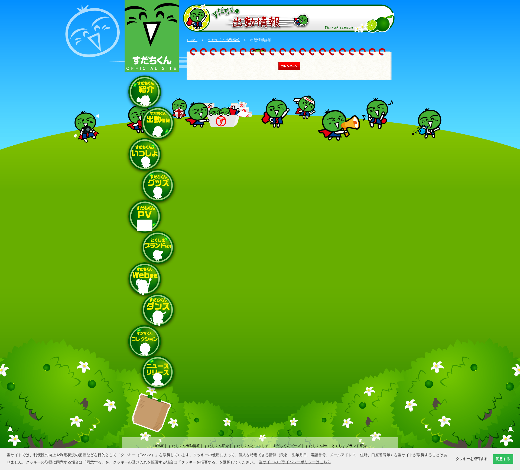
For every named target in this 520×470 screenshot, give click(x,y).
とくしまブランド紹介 (349, 445)
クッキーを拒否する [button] (471, 459)
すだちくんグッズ (287, 445)
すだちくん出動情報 (224, 39)
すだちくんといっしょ (250, 445)
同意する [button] (503, 459)
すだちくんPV (316, 445)
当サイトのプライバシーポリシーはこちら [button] (295, 462)
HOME (192, 39)
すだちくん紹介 (216, 445)
